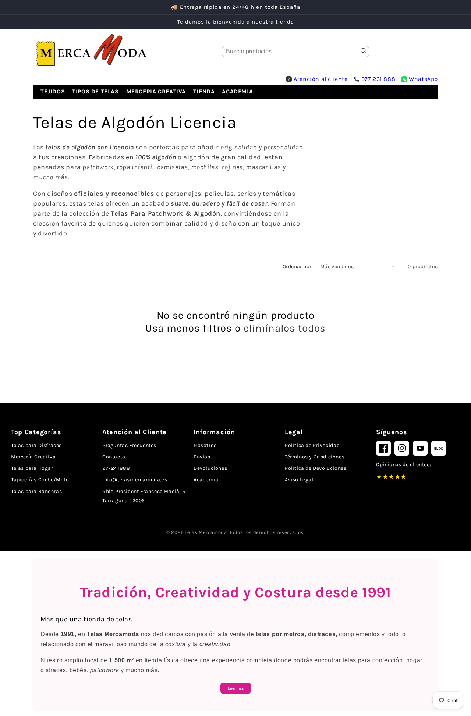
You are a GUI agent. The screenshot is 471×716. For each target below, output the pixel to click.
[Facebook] (383, 448)
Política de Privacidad (312, 445)
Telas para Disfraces (36, 445)
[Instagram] (401, 448)
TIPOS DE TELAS (95, 91)
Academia (206, 479)
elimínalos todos (285, 328)
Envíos (202, 457)
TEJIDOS (52, 91)
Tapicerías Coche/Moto (40, 479)
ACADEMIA (237, 91)
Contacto (113, 457)
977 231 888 (378, 78)
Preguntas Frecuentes (129, 445)
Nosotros (205, 445)
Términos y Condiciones (314, 457)
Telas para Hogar (32, 468)
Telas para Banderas (36, 491)
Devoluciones (210, 468)
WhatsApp (423, 78)
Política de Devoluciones (315, 468)
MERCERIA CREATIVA (156, 91)
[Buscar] (363, 51)
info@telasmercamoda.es (134, 479)
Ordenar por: (298, 266)
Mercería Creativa (33, 457)
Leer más (236, 688)
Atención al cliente (320, 78)
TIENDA (204, 91)
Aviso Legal (299, 479)
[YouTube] (420, 448)
